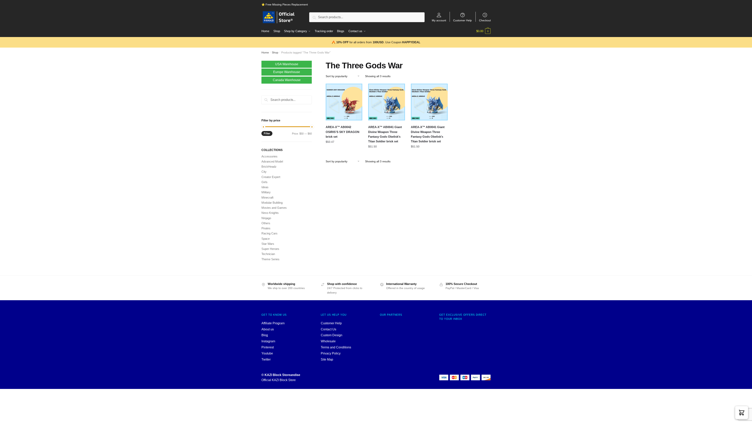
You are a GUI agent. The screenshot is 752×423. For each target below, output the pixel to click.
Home (265, 52)
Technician (268, 254)
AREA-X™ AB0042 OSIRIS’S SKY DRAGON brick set (342, 131)
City (264, 171)
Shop (275, 52)
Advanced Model (272, 161)
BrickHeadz (269, 166)
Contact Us (328, 329)
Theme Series (270, 259)
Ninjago (266, 218)
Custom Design (331, 335)
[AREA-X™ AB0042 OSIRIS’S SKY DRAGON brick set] (344, 102)
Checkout (485, 20)
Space (265, 238)
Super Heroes (270, 248)
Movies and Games (274, 207)
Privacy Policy (331, 353)
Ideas (264, 187)
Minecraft (267, 197)
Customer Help (462, 20)
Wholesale (328, 341)
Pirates (265, 228)
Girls (264, 182)
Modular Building (272, 202)
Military (266, 192)
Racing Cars (269, 233)
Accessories (269, 156)
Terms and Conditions (336, 347)
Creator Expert (270, 177)
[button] (741, 412)
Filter (267, 133)
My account (439, 20)
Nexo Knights (270, 212)
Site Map (327, 359)
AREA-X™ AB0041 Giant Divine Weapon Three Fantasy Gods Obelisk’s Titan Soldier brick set (385, 134)
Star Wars (267, 243)
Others (265, 223)
